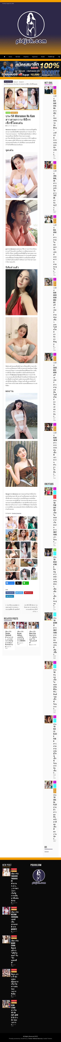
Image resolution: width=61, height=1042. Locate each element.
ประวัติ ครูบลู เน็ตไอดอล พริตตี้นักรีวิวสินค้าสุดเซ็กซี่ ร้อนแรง (55, 688)
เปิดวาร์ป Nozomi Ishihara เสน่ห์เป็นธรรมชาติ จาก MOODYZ (21, 636)
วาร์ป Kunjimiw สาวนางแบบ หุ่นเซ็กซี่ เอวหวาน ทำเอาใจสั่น (55, 452)
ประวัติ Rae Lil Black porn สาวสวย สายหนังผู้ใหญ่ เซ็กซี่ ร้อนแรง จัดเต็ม (55, 747)
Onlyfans (26, 56)
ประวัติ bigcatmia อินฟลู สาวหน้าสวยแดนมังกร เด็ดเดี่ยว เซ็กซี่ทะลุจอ (55, 580)
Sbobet (47, 851)
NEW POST (7, 865)
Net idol (18, 56)
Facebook (10, 592)
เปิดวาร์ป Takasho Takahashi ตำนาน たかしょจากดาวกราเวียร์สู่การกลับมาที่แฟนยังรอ (9, 637)
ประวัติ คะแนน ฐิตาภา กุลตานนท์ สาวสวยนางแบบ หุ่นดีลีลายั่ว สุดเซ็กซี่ (12, 607)
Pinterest (29, 592)
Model (43, 56)
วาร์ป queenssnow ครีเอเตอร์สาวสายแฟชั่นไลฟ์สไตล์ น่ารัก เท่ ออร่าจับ (55, 388)
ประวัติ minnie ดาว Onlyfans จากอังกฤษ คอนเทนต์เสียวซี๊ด (55, 635)
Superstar (35, 56)
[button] (12, 522)
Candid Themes (47, 1038)
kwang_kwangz (16, 513)
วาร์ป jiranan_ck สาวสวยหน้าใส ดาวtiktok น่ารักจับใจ (55, 189)
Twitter (20, 592)
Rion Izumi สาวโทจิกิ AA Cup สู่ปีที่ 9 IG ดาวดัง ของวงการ (14, 1014)
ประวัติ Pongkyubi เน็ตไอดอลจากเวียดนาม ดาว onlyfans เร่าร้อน (55, 520)
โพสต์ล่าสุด (51, 56)
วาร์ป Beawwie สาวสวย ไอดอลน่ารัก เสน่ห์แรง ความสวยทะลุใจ (55, 247)
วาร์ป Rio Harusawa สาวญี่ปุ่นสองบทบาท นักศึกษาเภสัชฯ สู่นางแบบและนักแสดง (55, 124)
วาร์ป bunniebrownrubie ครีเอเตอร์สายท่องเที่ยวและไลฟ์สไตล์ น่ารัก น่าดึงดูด (55, 315)
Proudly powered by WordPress (18, 1038)
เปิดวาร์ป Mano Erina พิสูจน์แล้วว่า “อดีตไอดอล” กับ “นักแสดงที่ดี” (33, 637)
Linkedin (10, 596)
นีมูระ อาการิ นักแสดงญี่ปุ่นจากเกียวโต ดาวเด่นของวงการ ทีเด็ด (14, 984)
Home (10, 56)
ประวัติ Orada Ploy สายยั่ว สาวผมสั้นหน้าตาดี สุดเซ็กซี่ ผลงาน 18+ (55, 816)
